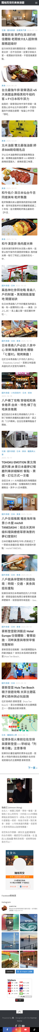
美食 (4, 86)
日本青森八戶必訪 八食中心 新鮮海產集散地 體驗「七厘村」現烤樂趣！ (19, 350)
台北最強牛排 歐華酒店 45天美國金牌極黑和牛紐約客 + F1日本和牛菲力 (19, 94)
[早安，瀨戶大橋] (28, 941)
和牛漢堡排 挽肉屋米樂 (17, 243)
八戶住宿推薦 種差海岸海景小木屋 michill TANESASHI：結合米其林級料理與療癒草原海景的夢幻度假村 (19, 527)
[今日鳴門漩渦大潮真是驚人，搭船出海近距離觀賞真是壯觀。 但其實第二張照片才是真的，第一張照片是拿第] (28, 922)
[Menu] (36, 2)
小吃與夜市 (16, 393)
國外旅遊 (5, 286)
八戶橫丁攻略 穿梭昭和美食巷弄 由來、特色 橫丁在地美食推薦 (19, 405)
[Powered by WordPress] (13, 1018)
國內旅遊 (11, 30)
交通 (4, 30)
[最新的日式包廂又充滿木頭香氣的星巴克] (28, 959)
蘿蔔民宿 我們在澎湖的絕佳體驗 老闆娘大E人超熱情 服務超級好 (19, 39)
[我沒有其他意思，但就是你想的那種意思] (10, 922)
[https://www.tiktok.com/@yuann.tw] (34, 1029)
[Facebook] (16, 1026)
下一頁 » (32, 767)
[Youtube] (23, 1026)
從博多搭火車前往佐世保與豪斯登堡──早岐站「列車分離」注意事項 (19, 744)
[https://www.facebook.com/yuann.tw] (7, 1029)
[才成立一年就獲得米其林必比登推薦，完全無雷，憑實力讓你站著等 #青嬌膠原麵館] (10, 959)
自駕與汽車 (21, 30)
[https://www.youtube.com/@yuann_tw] (25, 1029)
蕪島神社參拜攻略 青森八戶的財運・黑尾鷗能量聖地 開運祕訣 (19, 294)
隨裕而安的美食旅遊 (12, 2)
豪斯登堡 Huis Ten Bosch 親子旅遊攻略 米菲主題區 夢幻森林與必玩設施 (19, 692)
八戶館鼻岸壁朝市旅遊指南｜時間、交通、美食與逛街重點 (18, 584)
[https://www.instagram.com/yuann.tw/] (16, 1029)
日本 (13, 286)
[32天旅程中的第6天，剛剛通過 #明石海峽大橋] (10, 941)
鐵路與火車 (12, 735)
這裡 (27, 832)
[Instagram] (19, 1026)
